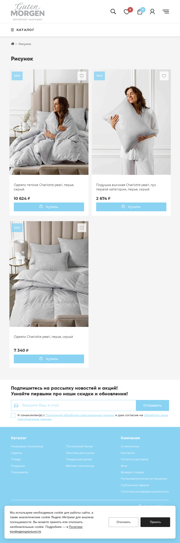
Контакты (128, 453)
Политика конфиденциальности (145, 491)
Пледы (16, 459)
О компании (130, 446)
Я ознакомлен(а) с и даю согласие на (93, 417)
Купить (51, 207)
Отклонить (124, 522)
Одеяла (16, 453)
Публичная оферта (135, 485)
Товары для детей (79, 459)
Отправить (152, 405)
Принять (155, 522)
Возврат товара (132, 472)
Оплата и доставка (134, 459)
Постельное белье (79, 446)
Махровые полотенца (27, 446)
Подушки (18, 466)
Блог (124, 466)
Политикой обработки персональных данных (80, 415)
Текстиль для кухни (80, 453)
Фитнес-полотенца (80, 466)
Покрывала (19, 472)
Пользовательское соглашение (144, 478)
